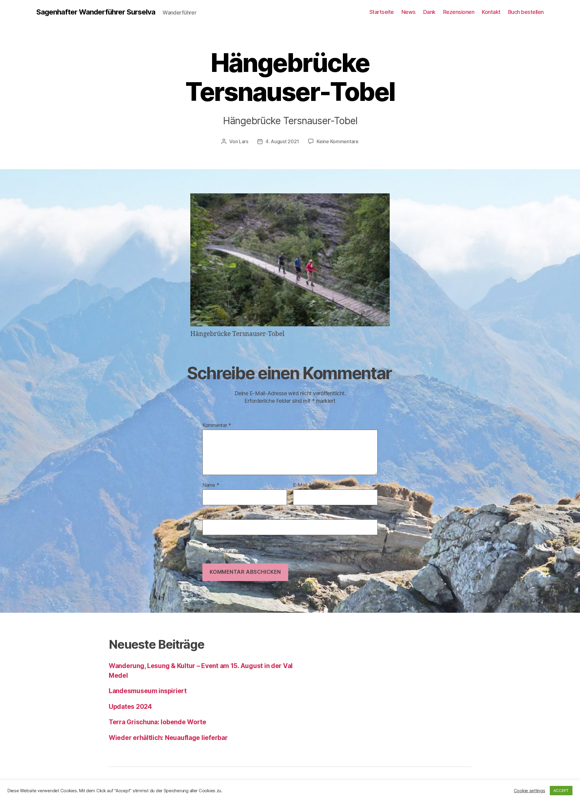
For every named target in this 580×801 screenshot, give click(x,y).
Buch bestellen (526, 12)
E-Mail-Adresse (311, 485)
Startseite (381, 12)
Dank (429, 12)
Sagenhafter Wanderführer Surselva (95, 12)
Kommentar (216, 425)
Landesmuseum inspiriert (148, 691)
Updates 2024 (130, 706)
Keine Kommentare (338, 141)
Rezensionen (459, 12)
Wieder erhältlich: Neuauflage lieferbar (168, 737)
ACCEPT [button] (561, 790)
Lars (243, 141)
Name (210, 485)
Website (211, 515)
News (408, 12)
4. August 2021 (282, 141)
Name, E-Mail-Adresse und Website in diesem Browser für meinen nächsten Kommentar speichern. (284, 548)
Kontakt (491, 12)
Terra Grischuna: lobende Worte (157, 722)
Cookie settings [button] (529, 790)
